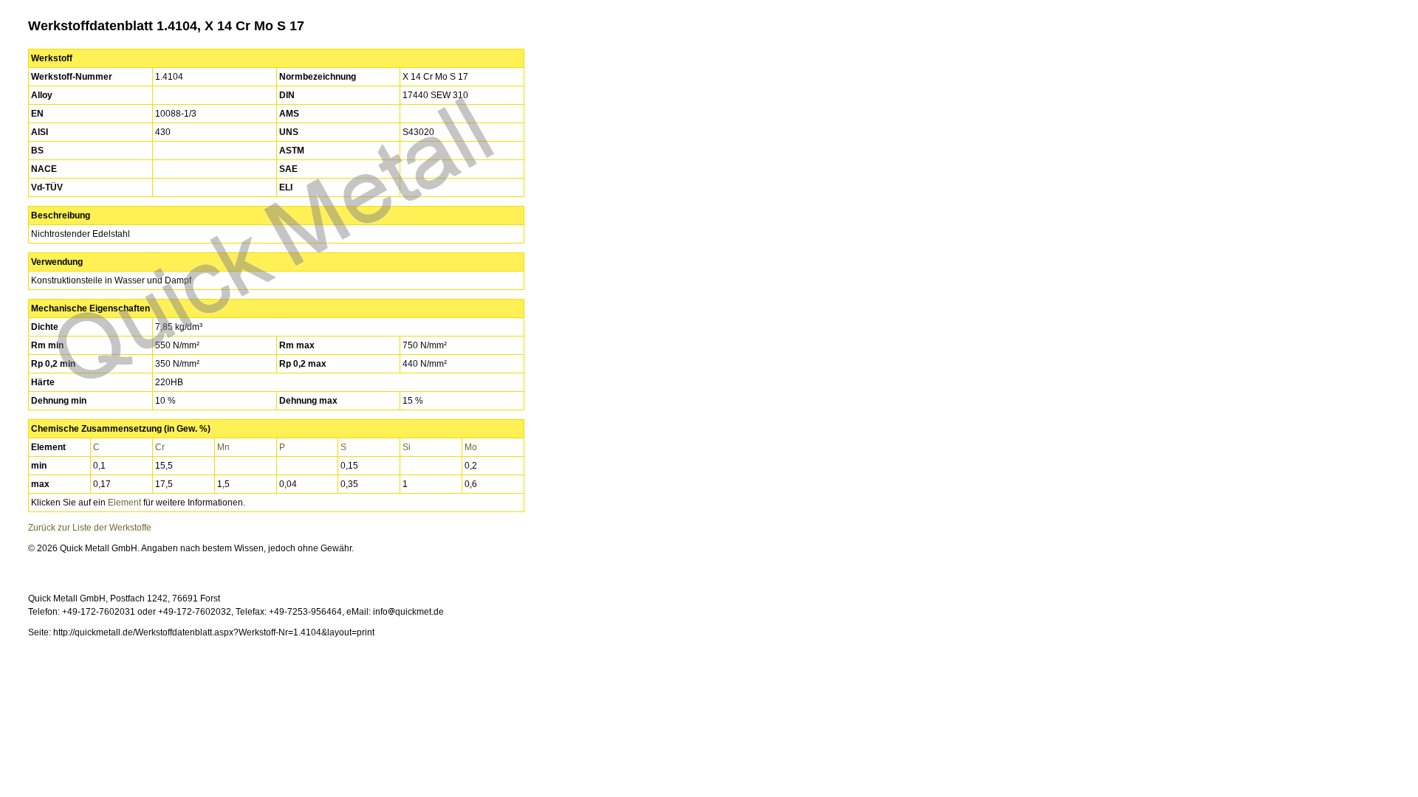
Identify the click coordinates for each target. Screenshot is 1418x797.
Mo (471, 447)
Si (407, 447)
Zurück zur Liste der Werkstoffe (89, 527)
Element (124, 502)
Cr (160, 447)
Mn (223, 447)
